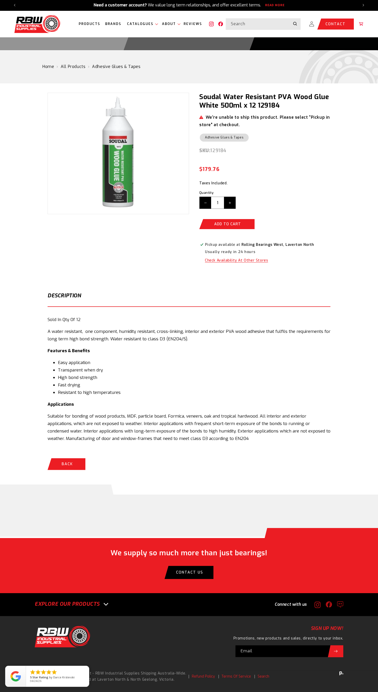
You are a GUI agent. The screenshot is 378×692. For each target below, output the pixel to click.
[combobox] (263, 24)
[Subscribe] (335, 651)
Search (263, 676)
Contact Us (189, 572)
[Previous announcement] (14, 5)
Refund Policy (203, 676)
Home (48, 66)
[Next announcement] (363, 5)
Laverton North (111, 679)
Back (67, 464)
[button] (141, 24)
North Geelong (144, 679)
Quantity (206, 193)
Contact (336, 24)
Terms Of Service (236, 676)
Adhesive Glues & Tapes (116, 66)
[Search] (295, 24)
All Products (73, 66)
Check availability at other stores (236, 260)
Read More (275, 5)
